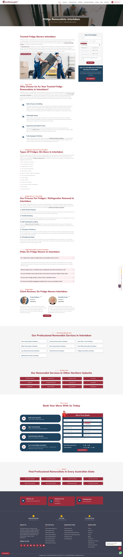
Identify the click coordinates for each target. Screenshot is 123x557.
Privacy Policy (91, 547)
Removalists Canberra (50, 542)
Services (64, 2)
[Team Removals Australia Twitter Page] (31, 545)
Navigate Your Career (93, 540)
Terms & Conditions (92, 545)
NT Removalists (50, 478)
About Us (90, 530)
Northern (55, 22)
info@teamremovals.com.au (33, 501)
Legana (30, 382)
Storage (97, 2)
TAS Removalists (72, 483)
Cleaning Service (72, 2)
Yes (84, 445)
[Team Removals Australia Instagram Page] (24, 545)
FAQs (89, 534)
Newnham (51, 378)
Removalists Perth (49, 530)
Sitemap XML (91, 542)
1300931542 (91, 78)
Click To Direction (87, 501)
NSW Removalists (30, 483)
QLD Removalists (51, 483)
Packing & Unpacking (89, 2)
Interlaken (61, 22)
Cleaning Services (68, 530)
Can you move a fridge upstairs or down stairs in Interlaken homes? (38, 277)
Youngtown (72, 382)
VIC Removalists (93, 478)
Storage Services (68, 536)
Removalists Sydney (50, 540)
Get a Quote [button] (5, 553)
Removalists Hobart (50, 532)
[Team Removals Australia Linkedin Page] (34, 545)
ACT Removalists (30, 478)
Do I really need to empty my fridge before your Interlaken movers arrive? (39, 258)
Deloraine (93, 386)
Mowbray (29, 386)
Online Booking (68, 538)
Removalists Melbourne (51, 528)
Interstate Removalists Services (71, 532)
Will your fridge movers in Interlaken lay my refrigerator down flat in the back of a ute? (43, 269)
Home (59, 2)
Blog (101, 2)
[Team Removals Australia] (10, 2)
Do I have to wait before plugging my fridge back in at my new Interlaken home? (41, 281)
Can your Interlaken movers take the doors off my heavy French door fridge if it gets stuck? (44, 273)
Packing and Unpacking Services (72, 534)
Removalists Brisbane (50, 536)
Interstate (80, 2)
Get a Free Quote (83, 415)
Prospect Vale (72, 378)
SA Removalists (72, 478)
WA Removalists (93, 483)
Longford (93, 382)
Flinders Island (30, 378)
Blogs (89, 536)
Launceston (72, 386)
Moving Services (68, 528)
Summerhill (51, 386)
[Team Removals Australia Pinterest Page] (37, 545)
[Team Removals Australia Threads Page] (28, 545)
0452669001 (57, 503)
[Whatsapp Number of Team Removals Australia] (120, 552)
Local (91, 447)
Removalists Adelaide (50, 534)
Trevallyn (93, 378)
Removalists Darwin (50, 538)
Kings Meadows (51, 382)
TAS (51, 22)
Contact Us (106, 2)
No (88, 445)
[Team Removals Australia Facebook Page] (21, 545)
